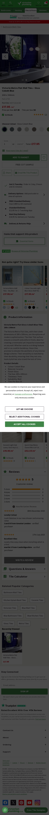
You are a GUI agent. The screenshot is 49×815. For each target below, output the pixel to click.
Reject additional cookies (24, 416)
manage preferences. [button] (24, 394)
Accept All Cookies (24, 424)
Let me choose (24, 409)
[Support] (5, 810)
